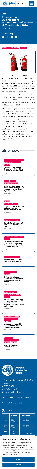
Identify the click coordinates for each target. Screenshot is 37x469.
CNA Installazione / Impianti (10, 47)
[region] (18, 452)
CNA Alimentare (8, 220)
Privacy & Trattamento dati (12, 403)
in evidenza (7, 321)
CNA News (23, 47)
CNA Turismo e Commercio (11, 183)
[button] (31, 3)
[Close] (35, 437)
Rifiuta (18, 465)
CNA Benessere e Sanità (10, 292)
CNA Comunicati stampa (10, 272)
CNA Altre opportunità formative (12, 162)
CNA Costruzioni (8, 337)
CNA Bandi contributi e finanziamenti (13, 160)
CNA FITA (6, 181)
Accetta (18, 459)
